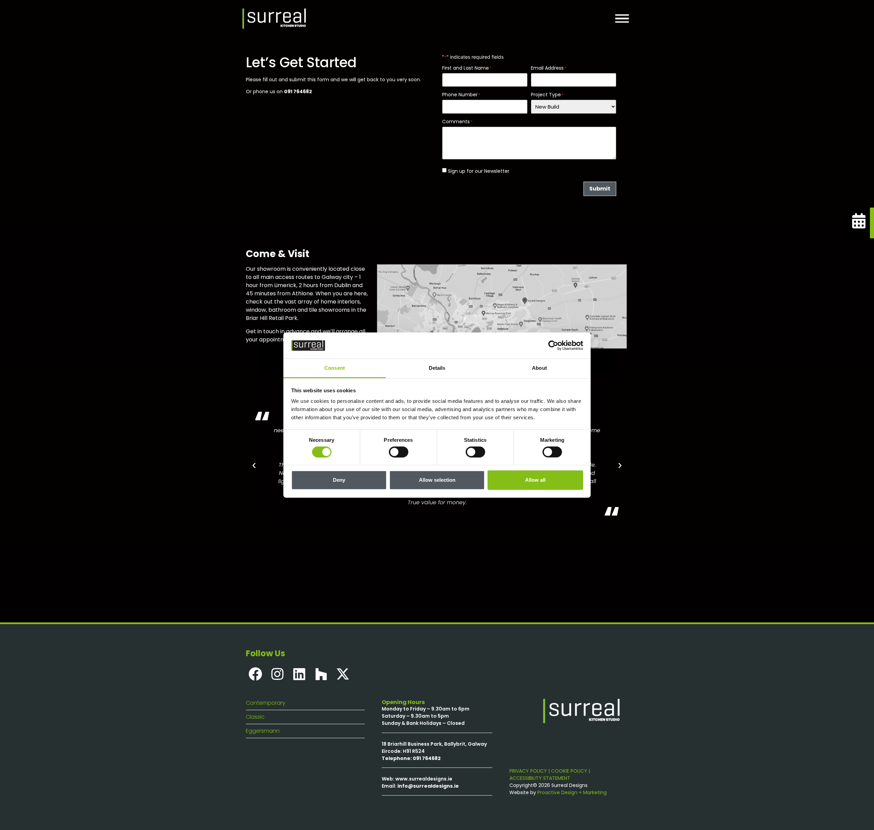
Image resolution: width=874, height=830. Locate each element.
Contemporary (265, 703)
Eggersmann (263, 731)
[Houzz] (320, 674)
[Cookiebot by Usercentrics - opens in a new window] (553, 345)
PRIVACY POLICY (528, 771)
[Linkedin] (299, 674)
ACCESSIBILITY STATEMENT (539, 778)
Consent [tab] (334, 368)
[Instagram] (277, 674)
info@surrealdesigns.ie (428, 786)
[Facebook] (255, 674)
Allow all (535, 480)
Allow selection (437, 480)
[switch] (398, 451)
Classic (255, 717)
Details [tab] (437, 368)
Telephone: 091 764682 (411, 758)
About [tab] (539, 368)
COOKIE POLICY (569, 771)
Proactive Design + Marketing (572, 792)
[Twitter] (342, 674)
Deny (339, 480)
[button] (254, 465)
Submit (599, 189)
